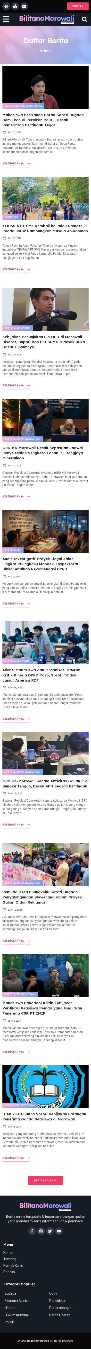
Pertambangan (31, 439)
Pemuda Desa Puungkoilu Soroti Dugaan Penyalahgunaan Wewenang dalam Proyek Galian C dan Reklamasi (42, 897)
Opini (53, 1293)
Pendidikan (11, 217)
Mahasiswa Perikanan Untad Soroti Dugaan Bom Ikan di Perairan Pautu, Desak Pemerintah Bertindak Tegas (43, 119)
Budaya (10, 1293)
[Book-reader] (15, 6)
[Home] (6, 6)
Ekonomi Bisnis (16, 1301)
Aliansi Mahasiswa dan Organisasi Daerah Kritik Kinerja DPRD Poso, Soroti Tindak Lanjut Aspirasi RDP (41, 675)
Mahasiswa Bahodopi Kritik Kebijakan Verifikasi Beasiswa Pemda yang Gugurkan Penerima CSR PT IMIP (42, 1008)
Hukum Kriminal (32, 106)
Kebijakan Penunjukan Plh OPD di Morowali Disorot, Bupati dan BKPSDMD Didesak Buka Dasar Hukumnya (43, 341)
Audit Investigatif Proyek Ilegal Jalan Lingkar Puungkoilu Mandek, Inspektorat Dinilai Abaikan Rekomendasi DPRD (40, 563)
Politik (26, 328)
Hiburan (11, 1308)
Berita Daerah (13, 106)
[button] (85, 19)
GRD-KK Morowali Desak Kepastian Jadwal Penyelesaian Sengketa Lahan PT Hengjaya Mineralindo (42, 452)
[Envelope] (24, 6)
